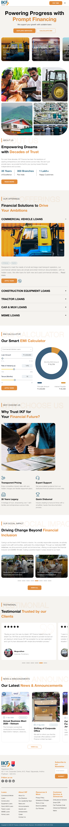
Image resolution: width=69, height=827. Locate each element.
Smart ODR (56, 802)
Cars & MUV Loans (7, 806)
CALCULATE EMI (46, 31)
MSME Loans (10, 315)
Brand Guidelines (41, 806)
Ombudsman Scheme (60, 800)
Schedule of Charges (42, 800)
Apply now (9, 388)
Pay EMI (56, 3)
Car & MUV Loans (14, 307)
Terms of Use (40, 803)
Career (21, 814)
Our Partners (40, 808)
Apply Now (9, 281)
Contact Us (22, 817)
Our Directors (23, 798)
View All (34, 588)
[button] (65, 3)
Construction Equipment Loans (25, 291)
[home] (5, 3)
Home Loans (5, 814)
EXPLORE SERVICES (24, 31)
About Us (22, 795)
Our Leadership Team (25, 801)
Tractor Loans (13, 299)
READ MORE (9, 182)
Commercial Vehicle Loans (22, 219)
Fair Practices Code (59, 805)
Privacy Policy (40, 797)
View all (34, 747)
